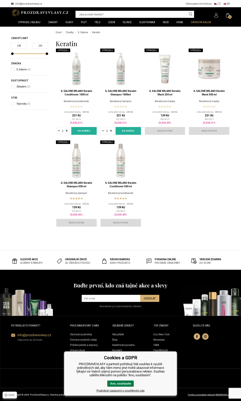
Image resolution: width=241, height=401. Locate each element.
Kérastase (159, 339)
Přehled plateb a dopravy (84, 345)
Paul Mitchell (160, 350)
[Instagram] (205, 336)
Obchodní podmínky (81, 334)
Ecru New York (161, 334)
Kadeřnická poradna (123, 345)
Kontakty (117, 350)
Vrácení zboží (77, 350)
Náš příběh (118, 334)
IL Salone (83, 32)
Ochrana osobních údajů (83, 339)
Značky (70, 32)
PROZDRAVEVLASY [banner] (39, 12)
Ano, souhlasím (120, 383)
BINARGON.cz (223, 394)
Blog (114, 339)
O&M (156, 345)
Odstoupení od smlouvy (199, 3)
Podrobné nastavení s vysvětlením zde (121, 390)
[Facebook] (197, 336)
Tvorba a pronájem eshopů (201, 394)
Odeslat (150, 298)
